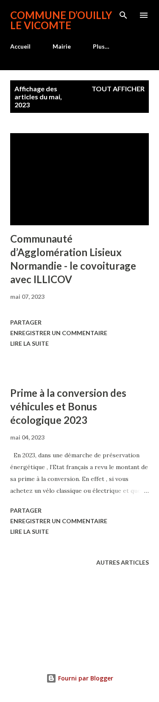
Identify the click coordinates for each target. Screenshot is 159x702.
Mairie (62, 46)
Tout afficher (118, 89)
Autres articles (122, 562)
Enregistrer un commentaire (58, 332)
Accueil (20, 46)
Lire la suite (29, 343)
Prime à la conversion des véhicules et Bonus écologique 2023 (68, 406)
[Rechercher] (123, 15)
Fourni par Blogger (84, 678)
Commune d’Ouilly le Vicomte (61, 20)
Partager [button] (26, 322)
